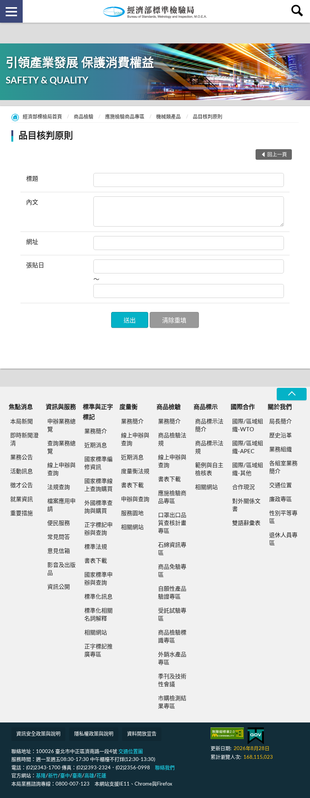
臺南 (77, 775)
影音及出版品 (61, 569)
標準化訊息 (98, 597)
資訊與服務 (61, 407)
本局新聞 (21, 421)
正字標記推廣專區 (98, 651)
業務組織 (280, 449)
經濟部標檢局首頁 (42, 116)
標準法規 (95, 547)
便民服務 (58, 523)
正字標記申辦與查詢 (98, 529)
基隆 (41, 775)
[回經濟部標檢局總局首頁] (155, 11)
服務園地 (132, 513)
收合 (291, 394)
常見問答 (58, 537)
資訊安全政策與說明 (38, 734)
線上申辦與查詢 (61, 469)
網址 (32, 242)
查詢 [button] (298, 11)
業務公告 (21, 457)
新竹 (53, 775)
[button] (129, 320)
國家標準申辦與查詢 (98, 579)
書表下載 (95, 561)
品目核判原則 (207, 116)
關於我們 (280, 407)
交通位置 (280, 485)
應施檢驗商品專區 (124, 116)
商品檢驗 (83, 116)
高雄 (89, 775)
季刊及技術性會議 (172, 680)
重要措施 (21, 513)
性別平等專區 (283, 517)
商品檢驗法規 (172, 439)
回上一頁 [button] (277, 154)
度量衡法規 (135, 471)
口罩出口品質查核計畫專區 (172, 523)
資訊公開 (58, 587)
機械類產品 (168, 116)
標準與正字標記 (98, 412)
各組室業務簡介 (283, 467)
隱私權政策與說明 (93, 734)
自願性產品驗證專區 (172, 593)
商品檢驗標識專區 (172, 637)
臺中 (65, 775)
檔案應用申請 (61, 505)
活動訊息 (21, 471)
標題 (32, 179)
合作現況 (243, 487)
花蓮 (101, 775)
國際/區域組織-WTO (247, 425)
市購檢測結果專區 (172, 702)
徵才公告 (21, 485)
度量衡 (128, 407)
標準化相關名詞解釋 (98, 615)
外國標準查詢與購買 (98, 507)
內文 (32, 202)
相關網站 (95, 633)
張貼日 (35, 265)
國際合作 (243, 407)
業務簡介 (95, 431)
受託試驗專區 (172, 615)
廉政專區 (280, 499)
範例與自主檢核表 (209, 469)
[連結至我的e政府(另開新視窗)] (256, 735)
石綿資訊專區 (172, 549)
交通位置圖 (130, 751)
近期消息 (95, 445)
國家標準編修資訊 (98, 463)
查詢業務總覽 (61, 447)
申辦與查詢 (135, 499)
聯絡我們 (165, 768)
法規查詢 (58, 487)
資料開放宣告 (142, 734)
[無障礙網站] (227, 733)
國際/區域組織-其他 (247, 469)
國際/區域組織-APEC (247, 447)
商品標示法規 (209, 447)
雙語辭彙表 (246, 523)
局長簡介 (280, 421)
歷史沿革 (280, 435)
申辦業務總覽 (61, 425)
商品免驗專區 (172, 571)
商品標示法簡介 (209, 425)
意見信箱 (58, 551)
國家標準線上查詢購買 (98, 485)
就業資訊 (21, 499)
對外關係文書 (246, 505)
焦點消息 (21, 407)
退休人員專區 (283, 539)
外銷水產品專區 (172, 658)
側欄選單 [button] (11, 11)
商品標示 (206, 407)
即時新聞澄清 (24, 439)
